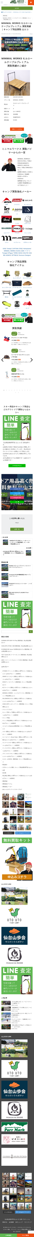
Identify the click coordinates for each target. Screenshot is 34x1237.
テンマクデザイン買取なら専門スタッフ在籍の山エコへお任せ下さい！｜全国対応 (17, 749)
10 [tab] (27, 390)
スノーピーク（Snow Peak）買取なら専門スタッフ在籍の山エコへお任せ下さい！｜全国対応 (17, 738)
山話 (3, 770)
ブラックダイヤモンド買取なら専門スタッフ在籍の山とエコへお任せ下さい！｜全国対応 (17, 755)
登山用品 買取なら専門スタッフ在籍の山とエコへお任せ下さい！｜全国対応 (17, 777)
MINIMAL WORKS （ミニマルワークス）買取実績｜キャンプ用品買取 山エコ (17, 18)
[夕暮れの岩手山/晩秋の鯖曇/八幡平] (20, 812)
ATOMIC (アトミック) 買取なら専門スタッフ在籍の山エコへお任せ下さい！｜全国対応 (17, 672)
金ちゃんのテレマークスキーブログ (12, 789)
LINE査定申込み (17, 465)
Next (31, 360)
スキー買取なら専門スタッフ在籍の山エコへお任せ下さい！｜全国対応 (17, 733)
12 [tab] (16, 392)
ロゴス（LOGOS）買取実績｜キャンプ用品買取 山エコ (17, 760)
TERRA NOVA (17, 253)
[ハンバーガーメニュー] (2, 2)
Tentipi (9, 248)
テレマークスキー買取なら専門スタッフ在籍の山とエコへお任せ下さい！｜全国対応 (17, 744)
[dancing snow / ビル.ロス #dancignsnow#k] (13, 804)
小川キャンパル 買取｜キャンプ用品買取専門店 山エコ (17, 767)
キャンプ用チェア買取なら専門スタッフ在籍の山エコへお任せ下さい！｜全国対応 (17, 714)
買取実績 (5, 15)
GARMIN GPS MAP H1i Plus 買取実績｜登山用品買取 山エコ (16, 641)
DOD (4, 248)
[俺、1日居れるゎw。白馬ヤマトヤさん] (5, 797)
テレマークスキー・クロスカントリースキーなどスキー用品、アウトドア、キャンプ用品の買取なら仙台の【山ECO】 (17, 1229)
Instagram (16, 497)
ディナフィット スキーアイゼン (19, 337)
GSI (30, 253)
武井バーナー (25, 251)
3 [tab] (9, 390)
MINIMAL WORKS (9, 251)
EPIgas (10, 253)
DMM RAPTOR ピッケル (17, 374)
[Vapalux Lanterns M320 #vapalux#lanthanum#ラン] (5, 804)
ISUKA (18, 251)
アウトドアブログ (7, 709)
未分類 (4, 773)
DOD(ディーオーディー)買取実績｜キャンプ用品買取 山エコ (17, 683)
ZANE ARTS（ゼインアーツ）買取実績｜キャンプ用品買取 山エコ (17, 705)
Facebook (16, 489)
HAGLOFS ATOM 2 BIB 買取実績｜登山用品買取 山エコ (17, 646)
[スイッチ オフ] (26, 2)
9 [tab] (25, 390)
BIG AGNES (7, 255)
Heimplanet (27, 248)
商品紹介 (4, 764)
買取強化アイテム (7, 784)
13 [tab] (18, 392)
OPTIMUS (15, 255)
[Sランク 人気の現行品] (28, 819)
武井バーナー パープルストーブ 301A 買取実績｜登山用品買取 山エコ (16, 661)
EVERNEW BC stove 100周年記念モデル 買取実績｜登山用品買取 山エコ (16, 650)
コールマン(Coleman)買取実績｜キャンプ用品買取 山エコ (17, 727)
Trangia (4, 253)
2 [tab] (6, 390)
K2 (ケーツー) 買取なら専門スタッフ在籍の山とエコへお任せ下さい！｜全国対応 (17, 689)
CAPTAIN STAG (17, 248)
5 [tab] (14, 390)
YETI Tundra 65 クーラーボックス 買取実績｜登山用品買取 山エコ (16, 655)
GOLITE (25, 253)
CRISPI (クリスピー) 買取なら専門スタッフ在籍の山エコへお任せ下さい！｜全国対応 (17, 678)
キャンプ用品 (6, 717)
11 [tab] (30, 390)
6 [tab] (17, 390)
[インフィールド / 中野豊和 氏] (20, 804)
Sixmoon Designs (24, 255)
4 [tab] (12, 390)
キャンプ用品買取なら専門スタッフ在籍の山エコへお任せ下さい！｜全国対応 (17, 722)
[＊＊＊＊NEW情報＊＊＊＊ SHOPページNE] (13, 797)
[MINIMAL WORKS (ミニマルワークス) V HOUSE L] (28, 804)
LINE (16, 501)
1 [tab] (4, 390)
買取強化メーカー (7, 786)
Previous (3, 360)
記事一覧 (17, 529)
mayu (31, 34)
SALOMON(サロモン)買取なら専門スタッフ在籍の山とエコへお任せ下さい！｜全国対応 (17, 700)
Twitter (16, 493)
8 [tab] (22, 390)
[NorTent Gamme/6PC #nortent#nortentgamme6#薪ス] (20, 819)
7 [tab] (19, 390)
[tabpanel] (17, 356)
